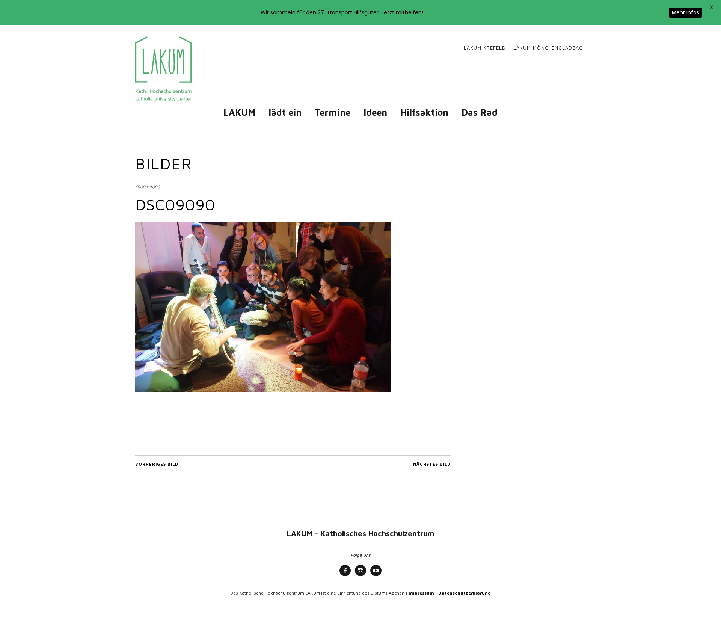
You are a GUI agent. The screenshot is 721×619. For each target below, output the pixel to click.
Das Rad (480, 112)
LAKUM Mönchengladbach (549, 48)
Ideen (375, 112)
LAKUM (239, 112)
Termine (332, 112)
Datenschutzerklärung (464, 593)
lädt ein (285, 112)
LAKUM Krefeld (485, 48)
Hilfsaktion (424, 112)
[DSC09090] (263, 389)
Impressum (421, 593)
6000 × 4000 (147, 186)
